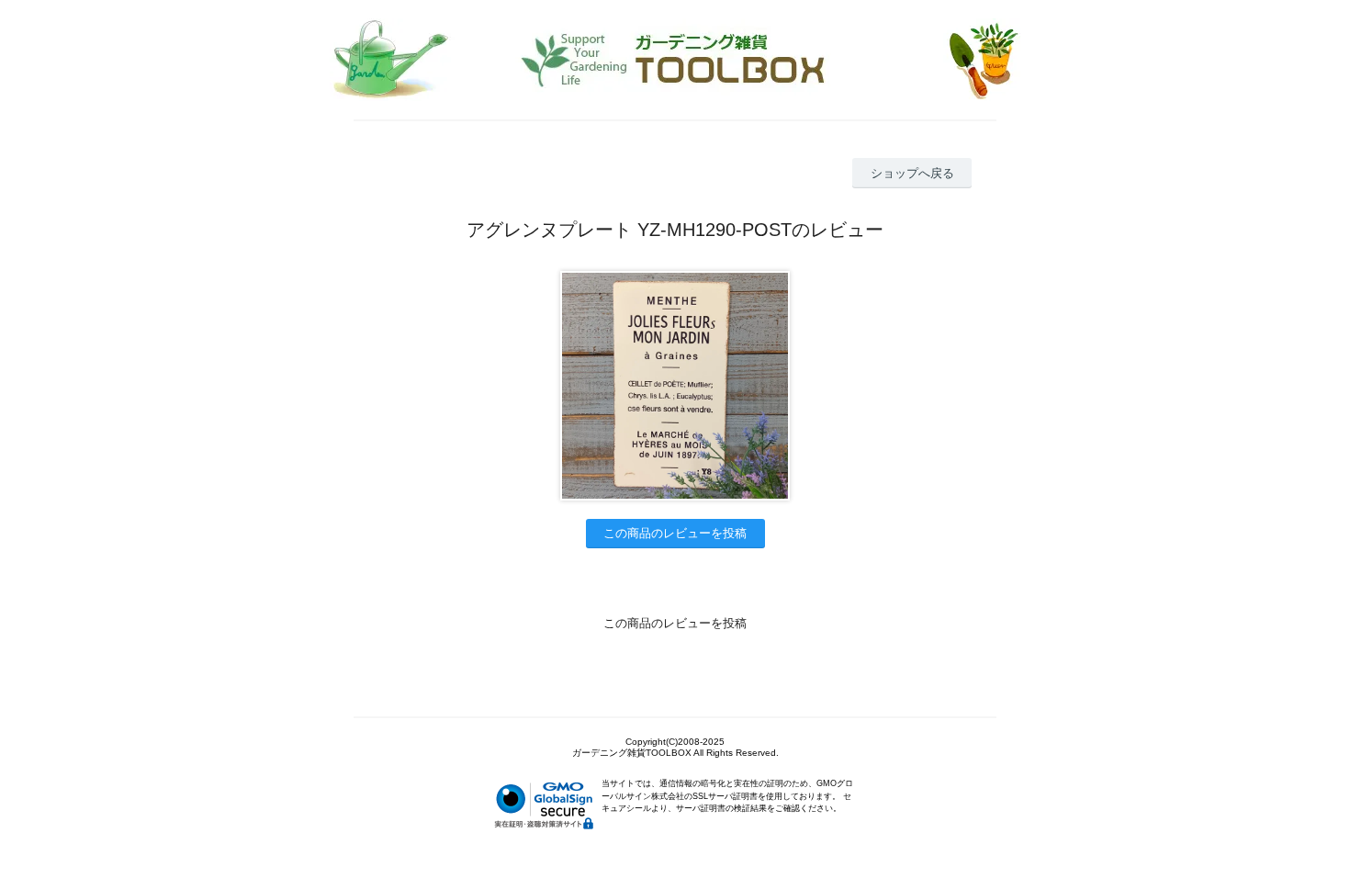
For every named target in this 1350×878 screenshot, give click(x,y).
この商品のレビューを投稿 (675, 533)
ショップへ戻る (912, 173)
